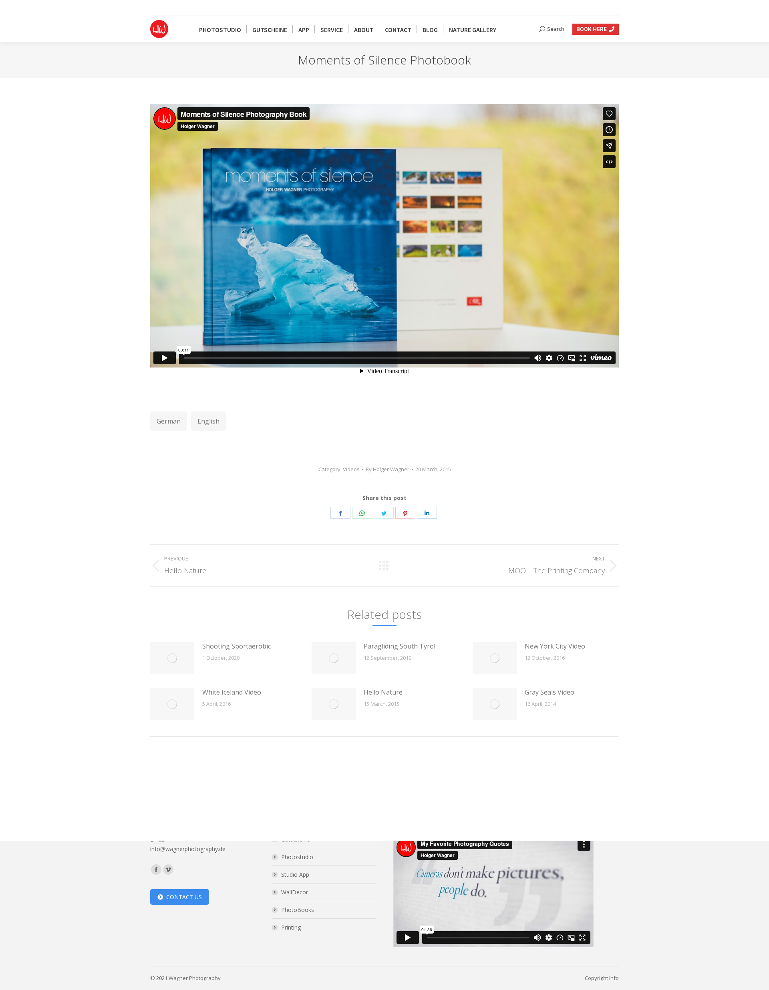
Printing (291, 927)
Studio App (295, 874)
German (169, 421)
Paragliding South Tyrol (399, 646)
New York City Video (555, 646)
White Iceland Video (231, 692)
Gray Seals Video (549, 692)
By (387, 469)
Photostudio (297, 857)
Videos (351, 469)
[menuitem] (220, 29)
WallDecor (294, 892)
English (208, 421)
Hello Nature (383, 692)
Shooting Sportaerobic (236, 646)
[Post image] (172, 658)
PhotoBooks (297, 910)
